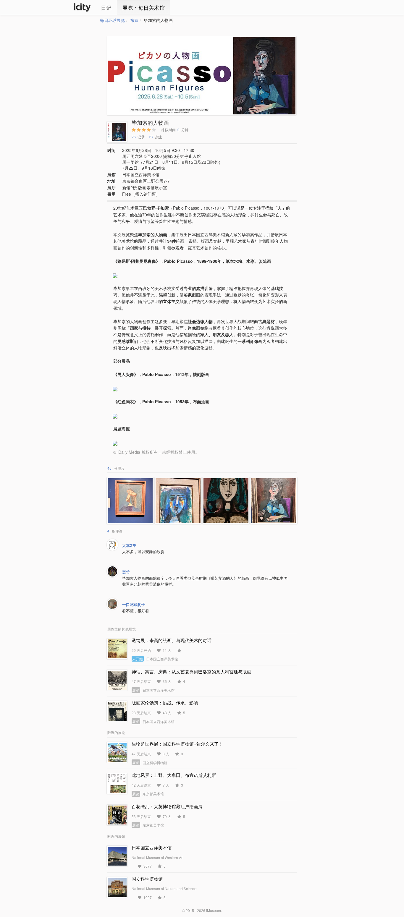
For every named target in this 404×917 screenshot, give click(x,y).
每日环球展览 (112, 20)
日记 (106, 7)
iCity (82, 7)
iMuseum (213, 910)
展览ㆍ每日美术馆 (143, 7)
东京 (134, 20)
